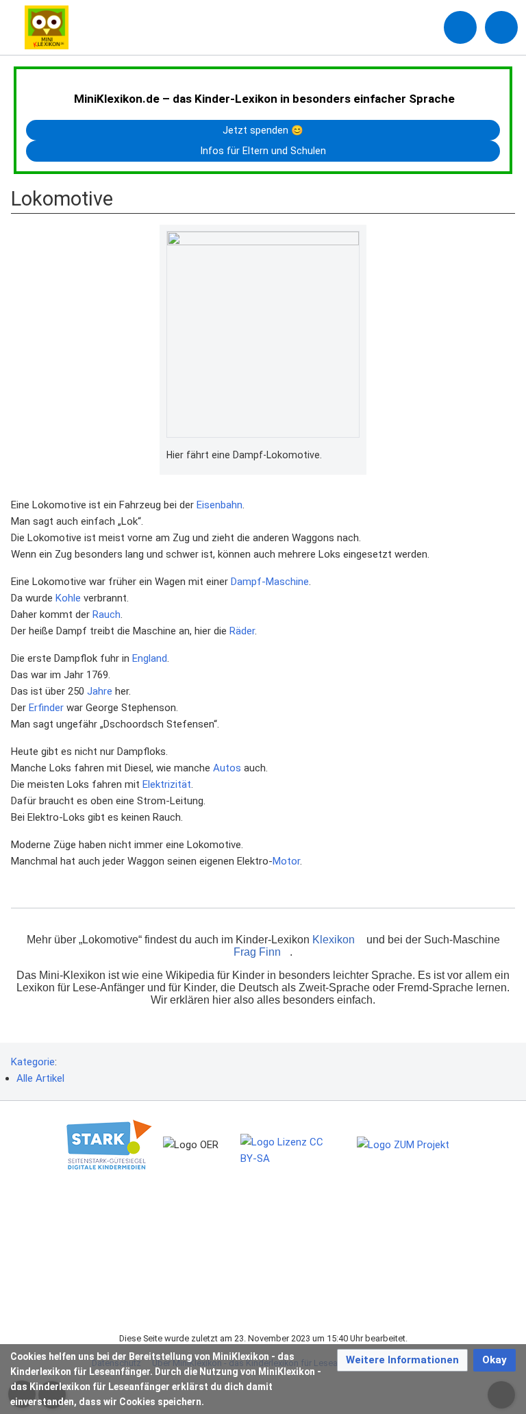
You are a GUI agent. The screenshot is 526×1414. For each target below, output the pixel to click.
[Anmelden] (460, 27)
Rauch (106, 614)
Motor (286, 861)
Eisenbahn (219, 505)
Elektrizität (166, 784)
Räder (242, 631)
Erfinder (46, 708)
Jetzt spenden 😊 (263, 130)
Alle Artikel (40, 1078)
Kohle (68, 598)
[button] (402, 1360)
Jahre (99, 691)
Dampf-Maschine (270, 581)
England (149, 658)
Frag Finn (257, 952)
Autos (227, 768)
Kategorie (33, 1062)
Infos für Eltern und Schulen (263, 150)
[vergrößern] (353, 455)
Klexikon (333, 939)
